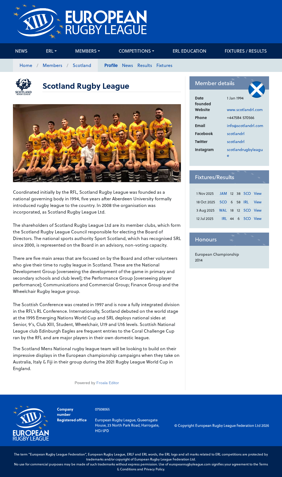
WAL (223, 210)
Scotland (82, 65)
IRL (246, 201)
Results (144, 65)
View (258, 193)
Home (26, 65)
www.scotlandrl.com (245, 109)
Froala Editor (107, 383)
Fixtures (164, 65)
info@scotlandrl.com (245, 125)
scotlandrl (236, 133)
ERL (49, 51)
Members (86, 51)
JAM (223, 193)
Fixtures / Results (246, 51)
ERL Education (189, 51)
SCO (247, 193)
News (21, 51)
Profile (111, 65)
